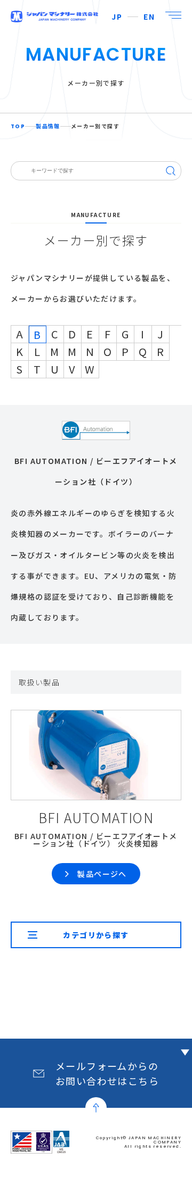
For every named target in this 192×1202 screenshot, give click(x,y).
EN (149, 16)
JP (116, 16)
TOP (18, 126)
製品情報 (48, 126)
